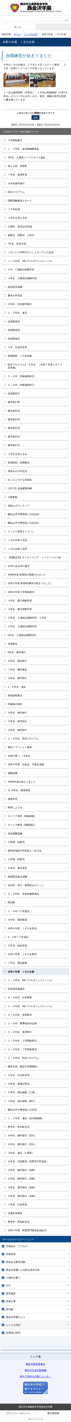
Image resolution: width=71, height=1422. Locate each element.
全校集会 (12, 643)
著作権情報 (53, 1413)
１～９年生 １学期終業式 (22, 1049)
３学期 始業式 (16, 842)
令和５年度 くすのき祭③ (22, 928)
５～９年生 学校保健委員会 (23, 893)
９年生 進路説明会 (18, 1083)
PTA (8, 1285)
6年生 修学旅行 (17, 652)
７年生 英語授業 (17, 963)
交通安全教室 (15, 1213)
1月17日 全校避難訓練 (20, 488)
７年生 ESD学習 (17, 1204)
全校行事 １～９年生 (19, 755)
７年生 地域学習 (17, 174)
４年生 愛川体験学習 (20, 600)
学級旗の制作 (15, 704)
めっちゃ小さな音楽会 (20, 479)
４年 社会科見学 (17, 347)
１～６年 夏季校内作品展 (22, 1023)
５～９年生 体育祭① (20, 1032)
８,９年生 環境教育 (19, 790)
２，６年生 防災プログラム (23, 1058)
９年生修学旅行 (16, 183)
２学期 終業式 (16, 859)
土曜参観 (12, 497)
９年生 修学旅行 (17, 712)
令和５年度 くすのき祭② (22, 954)
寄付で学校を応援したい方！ (35, 1376)
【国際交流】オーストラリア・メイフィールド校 (34, 557)
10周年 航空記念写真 (20, 226)
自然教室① (14, 393)
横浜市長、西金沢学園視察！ (23, 1066)
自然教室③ (14, 330)
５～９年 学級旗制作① (21, 384)
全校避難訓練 (15, 833)
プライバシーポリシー (18, 1413)
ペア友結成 (14, 209)
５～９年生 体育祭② (20, 1014)
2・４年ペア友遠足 (18, 937)
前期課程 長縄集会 (18, 462)
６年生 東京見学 (17, 868)
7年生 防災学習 (17, 243)
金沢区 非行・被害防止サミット (26, 885)
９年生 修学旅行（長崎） (22, 1170)
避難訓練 (12, 773)
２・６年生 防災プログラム (23, 738)
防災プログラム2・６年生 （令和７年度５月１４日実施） (35, 366)
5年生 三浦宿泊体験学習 (22, 635)
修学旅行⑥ (14, 402)
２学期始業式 (15, 140)
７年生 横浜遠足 (17, 669)
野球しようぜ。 (16, 807)
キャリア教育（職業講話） (22, 824)
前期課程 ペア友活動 (20, 355)
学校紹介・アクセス (17, 1246)
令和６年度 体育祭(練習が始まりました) (29, 583)
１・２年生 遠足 (17, 312)
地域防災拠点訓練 (17, 876)
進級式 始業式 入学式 (21, 235)
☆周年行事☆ (13, 1277)
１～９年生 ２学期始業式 (22, 1040)
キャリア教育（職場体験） (22, 816)
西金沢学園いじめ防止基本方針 (23, 1270)
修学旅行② (14, 436)
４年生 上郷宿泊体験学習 (22, 278)
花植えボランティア (18, 505)
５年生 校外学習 (17, 945)
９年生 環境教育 (17, 919)
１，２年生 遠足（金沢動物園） (26, 1118)
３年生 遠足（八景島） (21, 1152)
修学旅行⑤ (14, 410)
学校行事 (11, 1301)
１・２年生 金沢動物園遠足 (23, 148)
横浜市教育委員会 (35, 1364)
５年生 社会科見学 (18, 1075)
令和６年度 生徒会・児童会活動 (26, 764)
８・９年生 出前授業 (20, 997)
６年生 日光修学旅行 (20, 304)
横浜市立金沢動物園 (35, 1370)
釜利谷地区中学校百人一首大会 (25, 850)
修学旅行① (14, 445)
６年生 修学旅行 (17, 661)
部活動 (9, 1309)
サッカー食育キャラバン (21, 531)
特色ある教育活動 (15, 1262)
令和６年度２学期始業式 (21, 592)
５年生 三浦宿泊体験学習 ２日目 (27, 617)
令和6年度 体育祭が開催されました (27, 574)
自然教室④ (14, 321)
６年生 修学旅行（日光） (22, 1135)
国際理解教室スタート (20, 200)
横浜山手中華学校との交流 (22, 1109)
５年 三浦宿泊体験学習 (21, 269)
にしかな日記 (31, 34)
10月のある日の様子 (19, 566)
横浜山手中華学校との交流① (23, 522)
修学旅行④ (14, 419)
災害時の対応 (13, 1332)
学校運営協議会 (16, 988)
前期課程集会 (15, 695)
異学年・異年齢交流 (18, 1126)
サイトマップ (35, 1419)
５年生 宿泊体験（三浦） (22, 1092)
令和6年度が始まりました (22, 781)
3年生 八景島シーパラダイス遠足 (26, 157)
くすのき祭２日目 (17, 540)
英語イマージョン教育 (20, 747)
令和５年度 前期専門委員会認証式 (27, 1230)
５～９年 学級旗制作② (21, 376)
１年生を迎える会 (17, 217)
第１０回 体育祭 (17, 166)
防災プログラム (16, 192)
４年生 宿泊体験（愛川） (22, 1101)
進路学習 (12, 799)
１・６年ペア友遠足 (18, 911)
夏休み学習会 (15, 295)
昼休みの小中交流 (17, 471)
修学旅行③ (14, 428)
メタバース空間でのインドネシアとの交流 (31, 252)
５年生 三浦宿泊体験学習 (22, 626)
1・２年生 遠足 (17, 686)
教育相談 (11, 1293)
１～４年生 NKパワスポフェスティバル (30, 261)
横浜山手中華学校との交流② (23, 514)
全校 (35, 117)
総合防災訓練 (15, 287)
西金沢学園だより (15, 1317)
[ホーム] (35, 8)
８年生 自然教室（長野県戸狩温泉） (28, 1161)
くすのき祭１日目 (17, 548)
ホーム (17, 27)
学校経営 (11, 1254)
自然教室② (14, 338)
